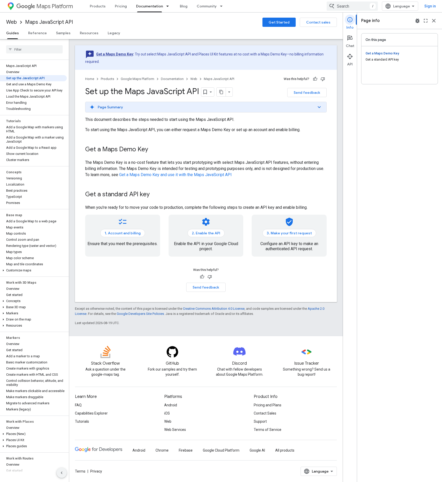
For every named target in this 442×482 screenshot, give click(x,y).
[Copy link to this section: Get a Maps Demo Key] (153, 150)
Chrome (162, 450)
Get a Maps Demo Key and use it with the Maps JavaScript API (175, 174)
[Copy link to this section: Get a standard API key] (155, 195)
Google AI (257, 450)
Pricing (121, 6)
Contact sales (318, 22)
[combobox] (352, 6)
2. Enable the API (206, 233)
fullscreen (426, 21)
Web (11, 22)
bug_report (417, 21)
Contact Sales (265, 413)
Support (260, 421)
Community (207, 6)
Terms (80, 471)
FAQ (78, 405)
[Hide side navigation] (62, 473)
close (434, 21)
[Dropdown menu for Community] (223, 6)
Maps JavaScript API (49, 22)
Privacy (96, 471)
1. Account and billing (123, 233)
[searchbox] (34, 49)
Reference (37, 33)
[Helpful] (315, 79)
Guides (12, 33)
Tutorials (82, 421)
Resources (89, 33)
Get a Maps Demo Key (114, 54)
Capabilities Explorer (91, 413)
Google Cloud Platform (221, 450)
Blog (183, 6)
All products (284, 450)
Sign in (430, 6)
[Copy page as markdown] (221, 92)
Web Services (175, 430)
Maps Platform (54, 6)
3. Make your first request (289, 233)
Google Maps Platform (137, 79)
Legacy (114, 33)
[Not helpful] (323, 79)
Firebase (186, 450)
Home (89, 79)
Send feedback (307, 92)
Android (170, 405)
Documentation (149, 6)
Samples (63, 33)
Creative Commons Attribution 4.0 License (214, 309)
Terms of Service (267, 430)
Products (98, 6)
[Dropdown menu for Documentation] (169, 6)
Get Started (279, 22)
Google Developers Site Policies (140, 314)
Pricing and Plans (267, 405)
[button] (33, 270)
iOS (167, 413)
